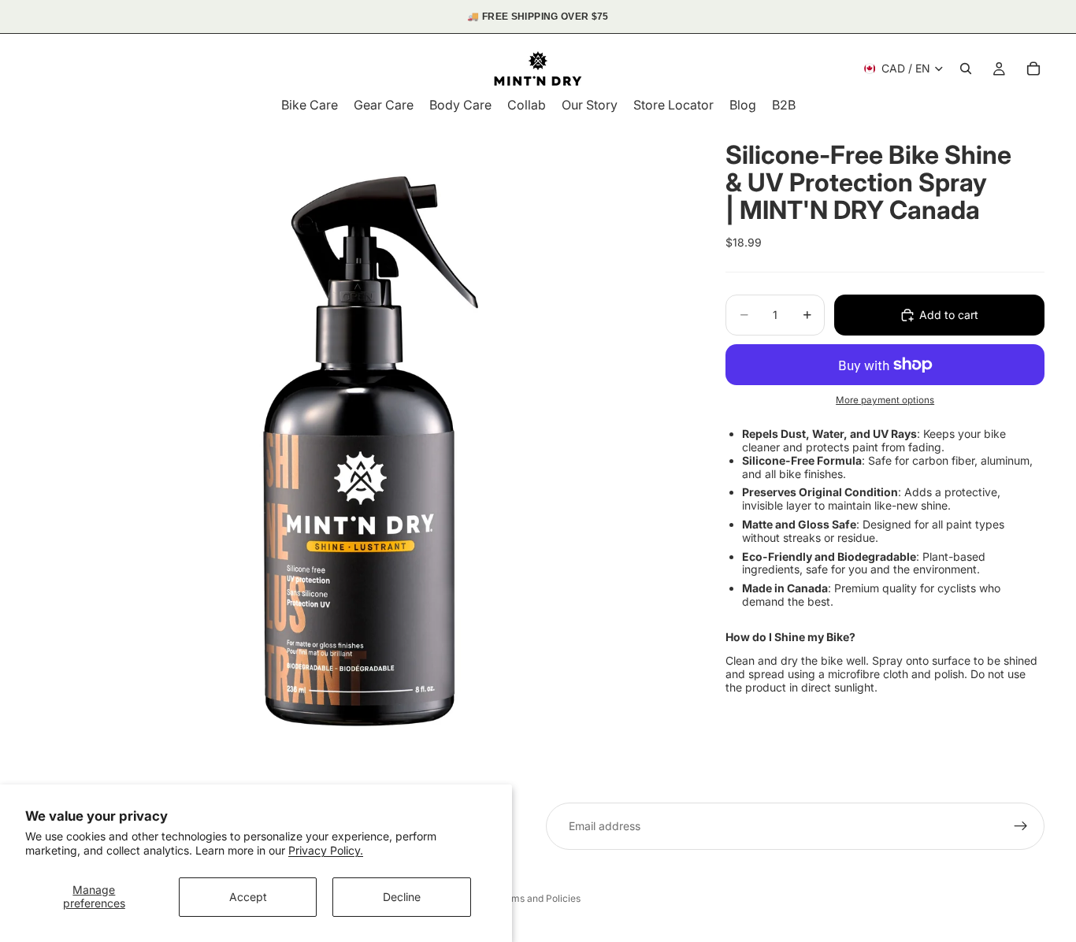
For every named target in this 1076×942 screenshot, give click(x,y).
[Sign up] (1020, 826)
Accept (248, 896)
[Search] (965, 68)
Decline (402, 896)
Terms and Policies (538, 898)
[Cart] (1033, 68)
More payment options (885, 400)
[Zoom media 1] (360, 450)
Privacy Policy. (325, 850)
